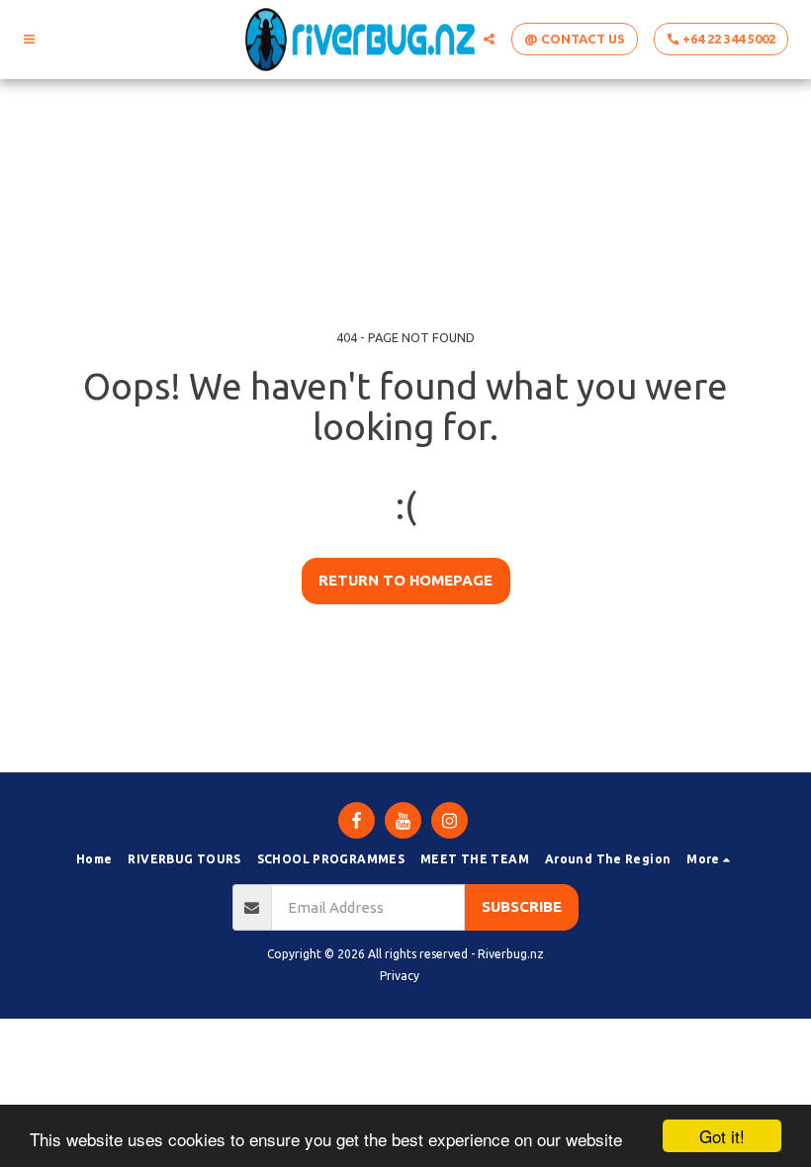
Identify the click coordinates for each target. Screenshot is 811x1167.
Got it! (722, 1135)
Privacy (399, 975)
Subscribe (522, 906)
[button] (29, 39)
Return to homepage (405, 580)
